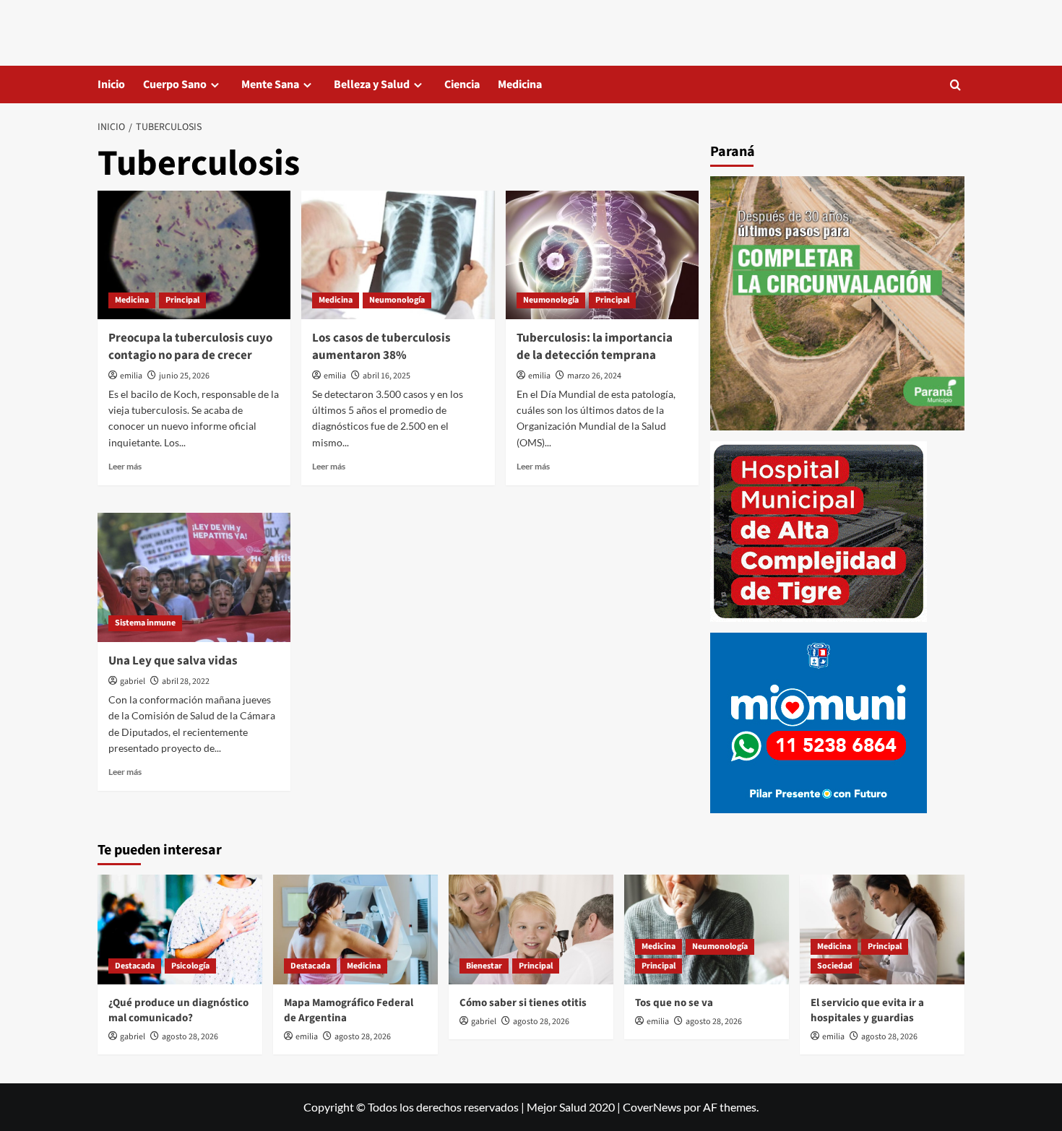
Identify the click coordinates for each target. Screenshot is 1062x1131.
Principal (182, 300)
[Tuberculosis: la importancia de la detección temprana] (602, 255)
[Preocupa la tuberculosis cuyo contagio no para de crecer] (194, 255)
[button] (955, 85)
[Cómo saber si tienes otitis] (531, 929)
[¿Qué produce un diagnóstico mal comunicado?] (180, 929)
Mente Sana (270, 84)
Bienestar (484, 966)
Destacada (135, 966)
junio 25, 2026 (184, 376)
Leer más (125, 466)
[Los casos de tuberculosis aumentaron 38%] (397, 255)
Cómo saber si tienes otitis (523, 1002)
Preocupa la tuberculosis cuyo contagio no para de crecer (190, 346)
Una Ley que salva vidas (173, 661)
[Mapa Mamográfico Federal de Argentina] (355, 929)
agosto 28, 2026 (190, 1037)
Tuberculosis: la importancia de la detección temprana (595, 346)
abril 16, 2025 (386, 376)
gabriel (132, 681)
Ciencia (462, 84)
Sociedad (834, 966)
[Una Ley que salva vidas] (194, 577)
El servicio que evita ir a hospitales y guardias (867, 1010)
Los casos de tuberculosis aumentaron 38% (381, 346)
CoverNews (652, 1107)
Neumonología (397, 300)
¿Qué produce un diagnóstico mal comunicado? (178, 1010)
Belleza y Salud (372, 84)
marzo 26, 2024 (594, 376)
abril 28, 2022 (186, 681)
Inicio (111, 84)
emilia (131, 376)
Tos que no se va (674, 1002)
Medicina (520, 84)
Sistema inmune (145, 623)
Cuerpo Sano (175, 84)
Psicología (190, 966)
